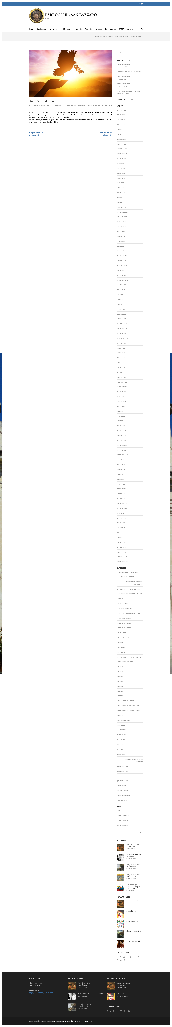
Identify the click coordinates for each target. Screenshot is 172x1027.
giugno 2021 (121, 411)
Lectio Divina (121, 735)
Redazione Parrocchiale (40, 106)
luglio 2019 (121, 523)
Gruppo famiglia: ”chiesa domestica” (129, 710)
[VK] (121, 960)
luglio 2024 (121, 231)
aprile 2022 (120, 362)
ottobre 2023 (122, 275)
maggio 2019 (121, 532)
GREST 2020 (120, 671)
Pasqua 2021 (121, 744)
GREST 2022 (120, 676)
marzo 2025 (121, 192)
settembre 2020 (122, 455)
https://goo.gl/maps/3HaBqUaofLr (41, 993)
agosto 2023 (121, 285)
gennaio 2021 (121, 435)
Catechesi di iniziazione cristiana (128, 613)
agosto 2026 (121, 110)
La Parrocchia (54, 29)
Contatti (130, 29)
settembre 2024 (122, 222)
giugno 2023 (121, 294)
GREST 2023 (120, 681)
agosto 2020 (121, 460)
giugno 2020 (121, 469)
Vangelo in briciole (123, 795)
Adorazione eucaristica (93, 29)
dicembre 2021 (122, 382)
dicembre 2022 (122, 324)
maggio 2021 (121, 416)
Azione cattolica (123, 603)
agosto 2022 (121, 343)
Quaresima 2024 (122, 781)
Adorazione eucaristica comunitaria (111, 36)
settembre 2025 (122, 163)
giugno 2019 (121, 528)
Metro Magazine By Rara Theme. (64, 1021)
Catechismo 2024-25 (124, 623)
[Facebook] (139, 4)
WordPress (88, 1021)
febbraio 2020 (122, 489)
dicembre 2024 (122, 207)
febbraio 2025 (122, 197)
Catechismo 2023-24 (124, 618)
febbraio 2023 (122, 314)
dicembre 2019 (122, 498)
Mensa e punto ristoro (134, 931)
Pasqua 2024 (121, 754)
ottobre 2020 (122, 450)
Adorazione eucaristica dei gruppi (129, 589)
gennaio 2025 (121, 202)
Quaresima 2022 (122, 771)
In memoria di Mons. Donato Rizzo (129, 72)
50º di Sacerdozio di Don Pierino (128, 572)
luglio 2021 (121, 406)
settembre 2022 (122, 338)
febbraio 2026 (122, 139)
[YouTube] (138, 957)
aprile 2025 (120, 188)
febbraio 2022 (122, 372)
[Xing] (124, 960)
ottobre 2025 (122, 158)
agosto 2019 (121, 518)
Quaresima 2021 (122, 766)
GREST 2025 (120, 691)
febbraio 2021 (122, 430)
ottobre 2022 (122, 333)
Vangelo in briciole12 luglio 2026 (133, 876)
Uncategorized (107, 106)
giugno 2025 (121, 178)
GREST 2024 (120, 686)
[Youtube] (142, 4)
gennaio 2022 (121, 377)
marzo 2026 (121, 134)
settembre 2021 (122, 396)
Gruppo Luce (121, 715)
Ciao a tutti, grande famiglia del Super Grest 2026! (133, 887)
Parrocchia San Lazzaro (71, 14)
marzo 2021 (121, 426)
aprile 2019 (120, 537)
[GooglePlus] (134, 957)
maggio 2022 (121, 358)
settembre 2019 (122, 513)
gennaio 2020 (121, 494)
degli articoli (123, 815)
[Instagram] (130, 957)
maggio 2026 (121, 124)
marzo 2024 (121, 251)
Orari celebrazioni (133, 941)
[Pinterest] (127, 957)
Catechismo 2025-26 (124, 628)
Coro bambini (121, 652)
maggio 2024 (121, 241)
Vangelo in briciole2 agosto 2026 (133, 846)
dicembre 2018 (122, 557)
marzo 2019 (121, 542)
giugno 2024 (121, 236)
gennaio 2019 (121, 552)
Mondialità (121, 739)
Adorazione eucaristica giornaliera (130, 594)
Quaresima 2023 (122, 776)
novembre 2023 (122, 270)
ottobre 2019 (122, 508)
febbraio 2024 (122, 256)
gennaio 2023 (121, 319)
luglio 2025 (121, 173)
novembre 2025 (122, 154)
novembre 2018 (122, 562)
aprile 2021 (120, 421)
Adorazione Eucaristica (125, 577)
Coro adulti (121, 647)
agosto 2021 (121, 401)
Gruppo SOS (121, 725)
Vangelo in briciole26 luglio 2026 (133, 866)
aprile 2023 (120, 304)
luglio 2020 (121, 464)
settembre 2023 (122, 280)
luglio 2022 (121, 348)
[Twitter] (120, 957)
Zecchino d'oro (122, 800)
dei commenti (123, 820)
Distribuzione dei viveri (125, 662)
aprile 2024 (120, 246)
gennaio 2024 (121, 260)
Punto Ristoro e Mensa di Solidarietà (134, 760)
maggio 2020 (121, 474)
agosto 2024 (121, 226)
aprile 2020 (120, 479)
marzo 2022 (121, 367)
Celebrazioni (67, 29)
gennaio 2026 (121, 144)
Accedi (119, 810)
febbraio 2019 (122, 547)
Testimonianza (110, 29)
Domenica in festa (132, 921)
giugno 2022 (121, 353)
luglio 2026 (121, 115)
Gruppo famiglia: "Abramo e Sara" (128, 705)
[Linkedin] (124, 957)
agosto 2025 (121, 168)
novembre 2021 (122, 387)
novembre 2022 (122, 328)
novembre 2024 (122, 212)
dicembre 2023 (122, 265)
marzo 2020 (121, 484)
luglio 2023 (121, 290)
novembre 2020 (122, 445)
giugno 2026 (121, 120)
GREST (121, 29)
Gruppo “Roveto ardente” (126, 701)
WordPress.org (122, 825)
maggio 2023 (121, 299)
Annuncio (78, 29)
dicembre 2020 (122, 440)
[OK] (117, 960)
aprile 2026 (120, 129)
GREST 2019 (120, 667)
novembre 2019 (122, 503)
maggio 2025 (121, 183)
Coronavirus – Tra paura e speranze (129, 657)
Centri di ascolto (123, 637)
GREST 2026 (120, 696)
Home (31, 29)
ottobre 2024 (122, 217)
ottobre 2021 (122, 392)
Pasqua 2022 (121, 749)
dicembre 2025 (122, 149)
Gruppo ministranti (123, 720)
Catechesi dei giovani (124, 608)
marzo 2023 (121, 309)
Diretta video (41, 29)
